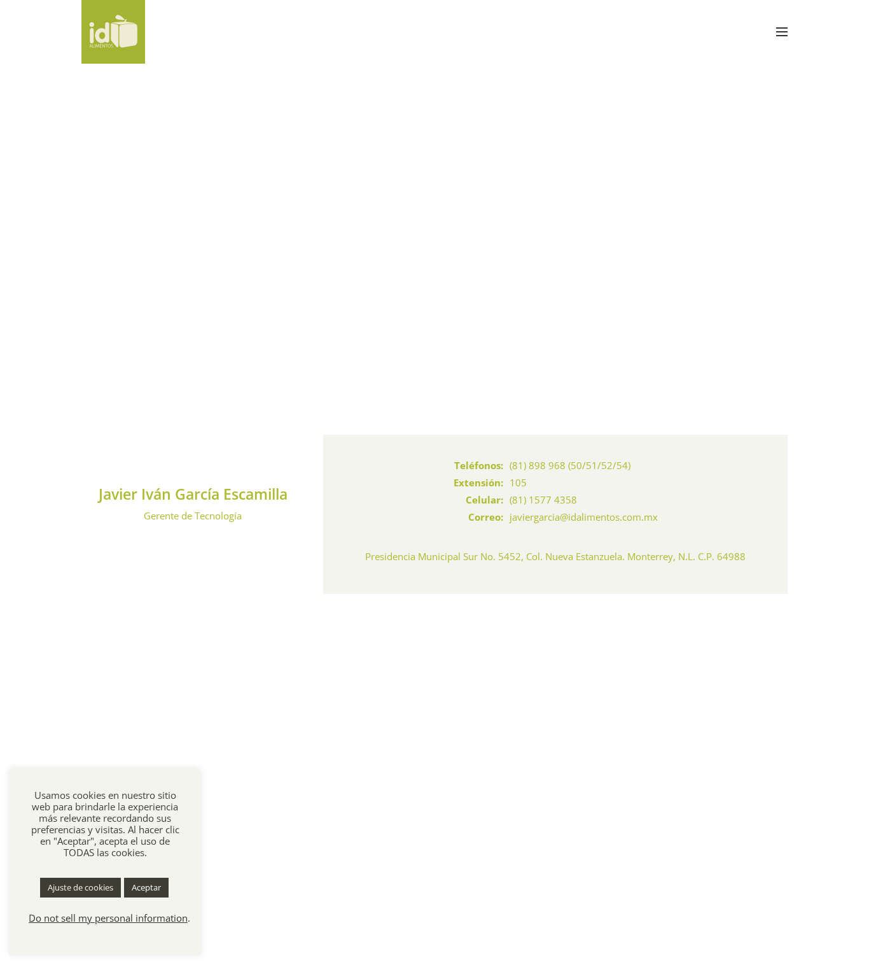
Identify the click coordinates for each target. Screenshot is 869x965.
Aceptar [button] (146, 887)
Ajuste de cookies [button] (80, 887)
